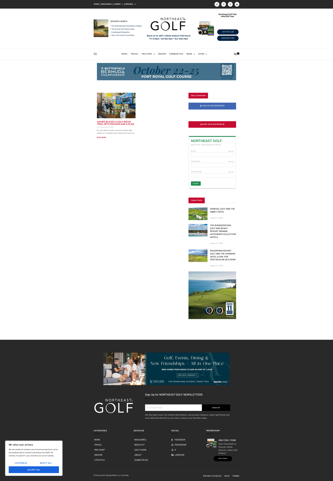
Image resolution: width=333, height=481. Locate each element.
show (201, 54)
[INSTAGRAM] (223, 4)
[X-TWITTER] (230, 4)
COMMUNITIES (176, 54)
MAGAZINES (106, 4)
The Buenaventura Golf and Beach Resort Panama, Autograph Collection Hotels (223, 231)
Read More (101, 138)
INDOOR (162, 54)
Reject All (46, 462)
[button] (235, 54)
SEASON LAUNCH (118, 21)
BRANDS (129, 4)
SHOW (96, 4)
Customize (21, 462)
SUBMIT (117, 4)
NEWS (124, 54)
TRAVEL (135, 54)
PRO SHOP (147, 54)
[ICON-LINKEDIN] (237, 4)
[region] (33, 458)
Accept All (33, 469)
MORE (189, 54)
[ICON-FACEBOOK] (216, 4)
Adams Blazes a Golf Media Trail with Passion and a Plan (115, 123)
